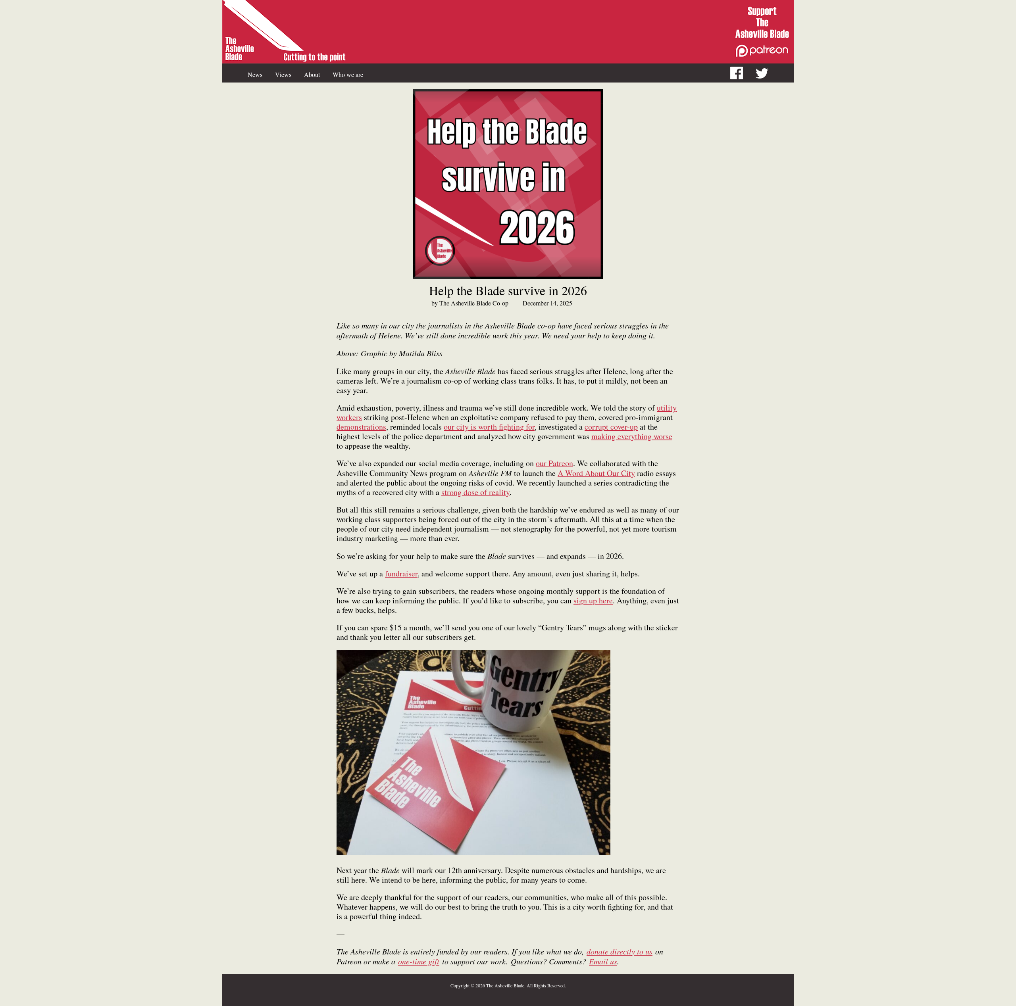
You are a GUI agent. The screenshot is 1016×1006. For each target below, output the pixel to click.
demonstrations (361, 426)
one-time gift (418, 961)
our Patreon (554, 463)
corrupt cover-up (611, 426)
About (312, 74)
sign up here (593, 600)
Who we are (348, 74)
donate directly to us (619, 951)
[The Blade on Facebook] (743, 74)
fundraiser (401, 573)
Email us (603, 961)
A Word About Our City (596, 473)
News (255, 74)
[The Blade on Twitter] (768, 74)
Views (283, 74)
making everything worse (631, 436)
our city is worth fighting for (489, 426)
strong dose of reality (475, 492)
